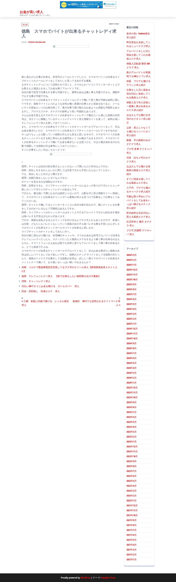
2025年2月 (131, 318)
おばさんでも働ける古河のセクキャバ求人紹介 (138, 118)
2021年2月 (131, 554)
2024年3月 (131, 372)
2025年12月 (132, 269)
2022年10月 (132, 456)
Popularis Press (108, 577)
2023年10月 (132, 397)
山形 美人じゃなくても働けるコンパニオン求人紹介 (138, 131)
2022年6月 (131, 476)
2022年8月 (131, 466)
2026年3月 (131, 254)
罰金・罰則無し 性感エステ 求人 (41, 291)
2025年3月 (131, 313)
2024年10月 (132, 338)
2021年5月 (131, 539)
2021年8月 (131, 525)
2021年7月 (131, 530)
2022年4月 (131, 485)
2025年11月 (132, 274)
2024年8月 (131, 348)
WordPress (85, 577)
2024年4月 (131, 367)
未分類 (25, 24)
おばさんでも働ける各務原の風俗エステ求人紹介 (138, 170)
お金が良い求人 (31, 11)
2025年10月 (132, 279)
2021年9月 (131, 520)
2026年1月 (131, 264)
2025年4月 (131, 309)
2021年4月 (131, 544)
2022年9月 (131, 461)
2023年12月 (132, 387)
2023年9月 (131, 402)
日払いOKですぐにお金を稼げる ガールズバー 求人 (50, 286)
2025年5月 (131, 304)
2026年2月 (131, 259)
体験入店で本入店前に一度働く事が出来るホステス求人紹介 (138, 106)
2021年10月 (132, 515)
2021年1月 (131, 559)
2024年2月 (131, 377)
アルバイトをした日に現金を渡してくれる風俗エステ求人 (138, 54)
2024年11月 (132, 333)
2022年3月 (131, 490)
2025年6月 (131, 299)
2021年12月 (132, 505)
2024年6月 (131, 358)
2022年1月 (131, 500)
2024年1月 (131, 382)
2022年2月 (131, 495)
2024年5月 (131, 363)
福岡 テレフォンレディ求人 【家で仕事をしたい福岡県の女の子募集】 (61, 276)
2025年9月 (131, 284)
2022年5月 (131, 480)
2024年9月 (131, 343)
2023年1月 (131, 441)
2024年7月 (131, 353)
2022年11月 (132, 451)
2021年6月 (131, 534)
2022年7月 (131, 471)
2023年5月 (131, 422)
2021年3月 (131, 549)
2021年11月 (132, 510)
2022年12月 (132, 446)
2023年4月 (131, 426)
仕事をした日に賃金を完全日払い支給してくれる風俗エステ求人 (138, 93)
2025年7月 (131, 294)
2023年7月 (131, 412)
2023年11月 (132, 392)
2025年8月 (131, 289)
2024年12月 (132, 328)
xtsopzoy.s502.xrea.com (36, 42)
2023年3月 (131, 431)
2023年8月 (131, 407)
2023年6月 (131, 417)
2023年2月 (131, 436)
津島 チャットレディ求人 (36, 281)
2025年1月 (131, 323)
